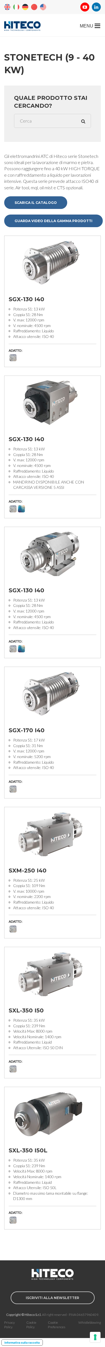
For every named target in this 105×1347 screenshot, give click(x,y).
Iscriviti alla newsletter (52, 1298)
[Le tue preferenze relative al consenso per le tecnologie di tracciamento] (95, 1337)
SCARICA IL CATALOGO (36, 203)
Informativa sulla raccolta (22, 1342)
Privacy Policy (9, 1324)
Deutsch (25, 7)
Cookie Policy (31, 1324)
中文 (34, 7)
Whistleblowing (89, 1322)
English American (43, 7)
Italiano (16, 7)
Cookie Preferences (56, 1324)
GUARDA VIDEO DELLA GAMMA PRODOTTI (53, 221)
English (7, 7)
